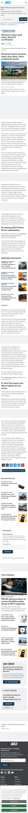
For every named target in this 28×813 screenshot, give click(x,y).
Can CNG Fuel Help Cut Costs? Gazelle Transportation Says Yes (8, 266)
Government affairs (7, 615)
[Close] (26, 787)
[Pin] (22, 465)
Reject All (14, 805)
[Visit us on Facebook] (2, 772)
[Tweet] (18, 465)
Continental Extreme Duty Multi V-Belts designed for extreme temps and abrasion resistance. (9, 518)
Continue (7, 552)
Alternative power (8, 30)
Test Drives (4, 626)
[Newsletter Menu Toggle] (26, 2)
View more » (4, 305)
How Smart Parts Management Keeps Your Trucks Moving (8, 298)
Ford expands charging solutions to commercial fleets (8, 507)
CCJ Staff (8, 43)
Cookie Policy (17, 798)
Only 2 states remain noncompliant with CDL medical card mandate (8, 618)
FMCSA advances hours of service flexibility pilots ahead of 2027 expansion (13, 601)
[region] (14, 799)
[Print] (3, 465)
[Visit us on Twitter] (5, 772)
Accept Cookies (14, 810)
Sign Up (5, 765)
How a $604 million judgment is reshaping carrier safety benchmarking (8, 641)
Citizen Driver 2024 (10, 377)
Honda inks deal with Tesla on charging (9, 484)
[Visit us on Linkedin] (9, 772)
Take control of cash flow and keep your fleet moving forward (8, 288)
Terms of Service (11, 24)
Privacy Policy (3, 24)
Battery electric (9, 32)
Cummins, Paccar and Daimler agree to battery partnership (8, 496)
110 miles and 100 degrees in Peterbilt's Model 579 (9, 629)
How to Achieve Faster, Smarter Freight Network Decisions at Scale (9, 277)
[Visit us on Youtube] (12, 772)
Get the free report (11, 682)
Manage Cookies (14, 801)
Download (8, 704)
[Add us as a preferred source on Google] (7, 465)
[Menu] (2, 2)
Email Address (6, 544)
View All (8, 707)
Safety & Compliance (7, 596)
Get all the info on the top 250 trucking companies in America (13, 669)
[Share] (11, 465)
